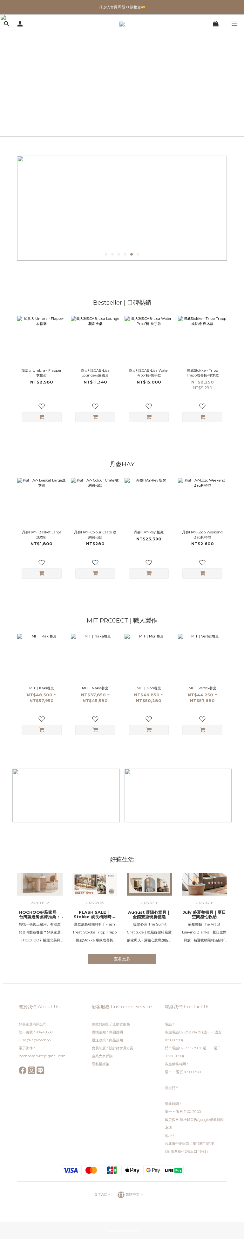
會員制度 (99, 1048)
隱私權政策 (100, 1064)
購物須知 (99, 1032)
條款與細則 (101, 1024)
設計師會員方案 (121, 1048)
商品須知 (116, 1040)
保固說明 (116, 1032)
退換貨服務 (121, 1024)
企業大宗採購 (102, 1056)
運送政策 (99, 1040)
